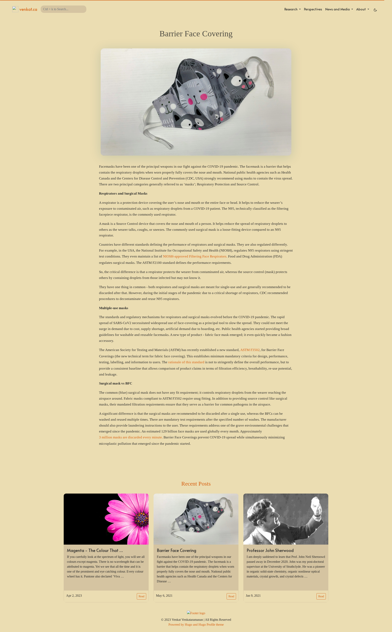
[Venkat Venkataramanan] (196, 613)
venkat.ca (27, 9)
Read (141, 596)
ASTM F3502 (250, 350)
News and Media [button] (338, 9)
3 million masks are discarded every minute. (131, 437)
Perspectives (313, 9)
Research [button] (291, 9)
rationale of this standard (186, 362)
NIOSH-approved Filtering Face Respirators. (195, 256)
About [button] (361, 9)
